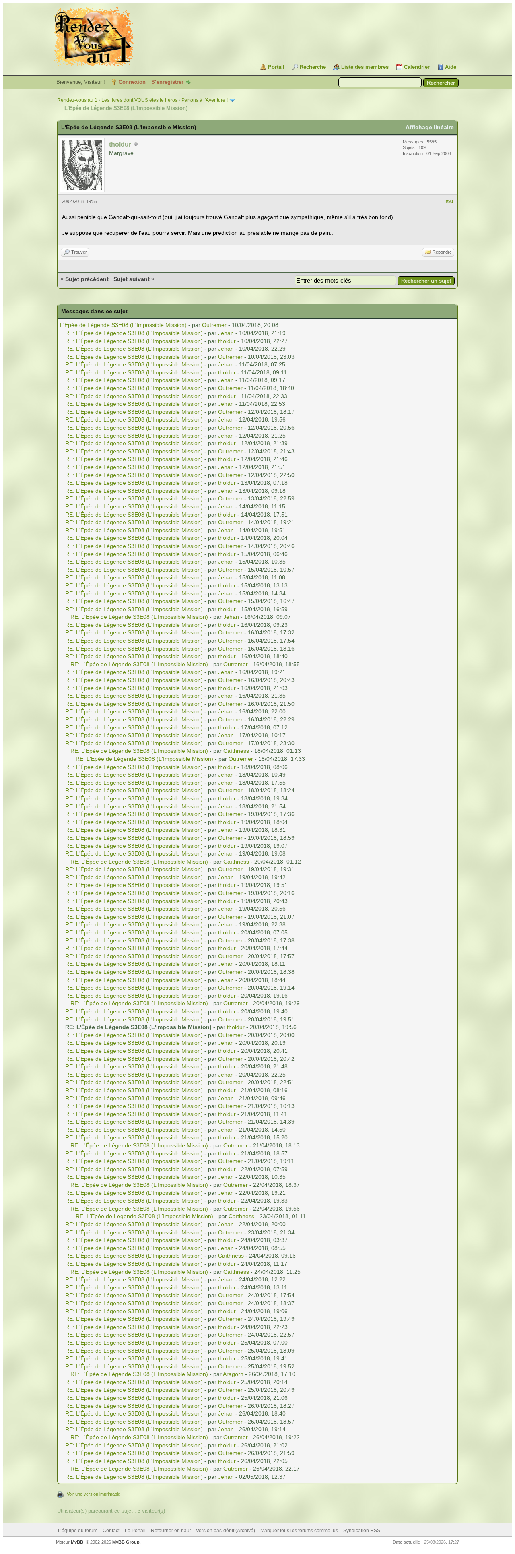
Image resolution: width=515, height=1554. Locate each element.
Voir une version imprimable (93, 1494)
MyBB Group (126, 1542)
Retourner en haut (171, 1530)
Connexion (132, 82)
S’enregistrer (167, 82)
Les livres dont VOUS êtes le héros (139, 100)
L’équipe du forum (77, 1530)
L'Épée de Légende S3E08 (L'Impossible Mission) (123, 325)
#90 (449, 201)
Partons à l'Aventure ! (204, 100)
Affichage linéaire (430, 127)
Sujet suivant (131, 279)
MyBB (77, 1542)
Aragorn (233, 1374)
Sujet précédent (87, 279)
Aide (450, 67)
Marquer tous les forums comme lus (299, 1530)
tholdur (227, 341)
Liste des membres (365, 67)
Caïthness (236, 751)
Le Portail (135, 1530)
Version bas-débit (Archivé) (225, 1530)
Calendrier (417, 67)
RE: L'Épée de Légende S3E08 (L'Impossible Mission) (134, 333)
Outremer (214, 325)
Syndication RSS (361, 1530)
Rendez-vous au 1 (77, 100)
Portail (276, 67)
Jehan (226, 333)
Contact (111, 1530)
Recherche (313, 67)
